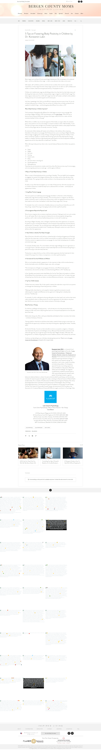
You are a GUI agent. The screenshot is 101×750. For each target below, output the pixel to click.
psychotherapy (29, 427)
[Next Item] (97, 609)
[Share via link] (35, 435)
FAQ (78, 729)
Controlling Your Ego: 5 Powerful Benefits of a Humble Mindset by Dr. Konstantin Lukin (50, 462)
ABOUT (19, 729)
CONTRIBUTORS (29, 729)
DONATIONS (69, 729)
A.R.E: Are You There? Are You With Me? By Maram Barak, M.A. (28, 462)
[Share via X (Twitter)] (29, 435)
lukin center (47, 427)
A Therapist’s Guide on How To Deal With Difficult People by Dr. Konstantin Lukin (73, 462)
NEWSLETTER (40, 729)
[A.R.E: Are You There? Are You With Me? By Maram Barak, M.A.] (28, 453)
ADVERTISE (59, 729)
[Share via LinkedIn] (32, 435)
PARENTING (28, 431)
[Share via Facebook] (25, 435)
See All (81, 445)
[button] (81, 21)
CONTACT (49, 729)
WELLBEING (34, 431)
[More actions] (75, 30)
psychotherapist (38, 427)
